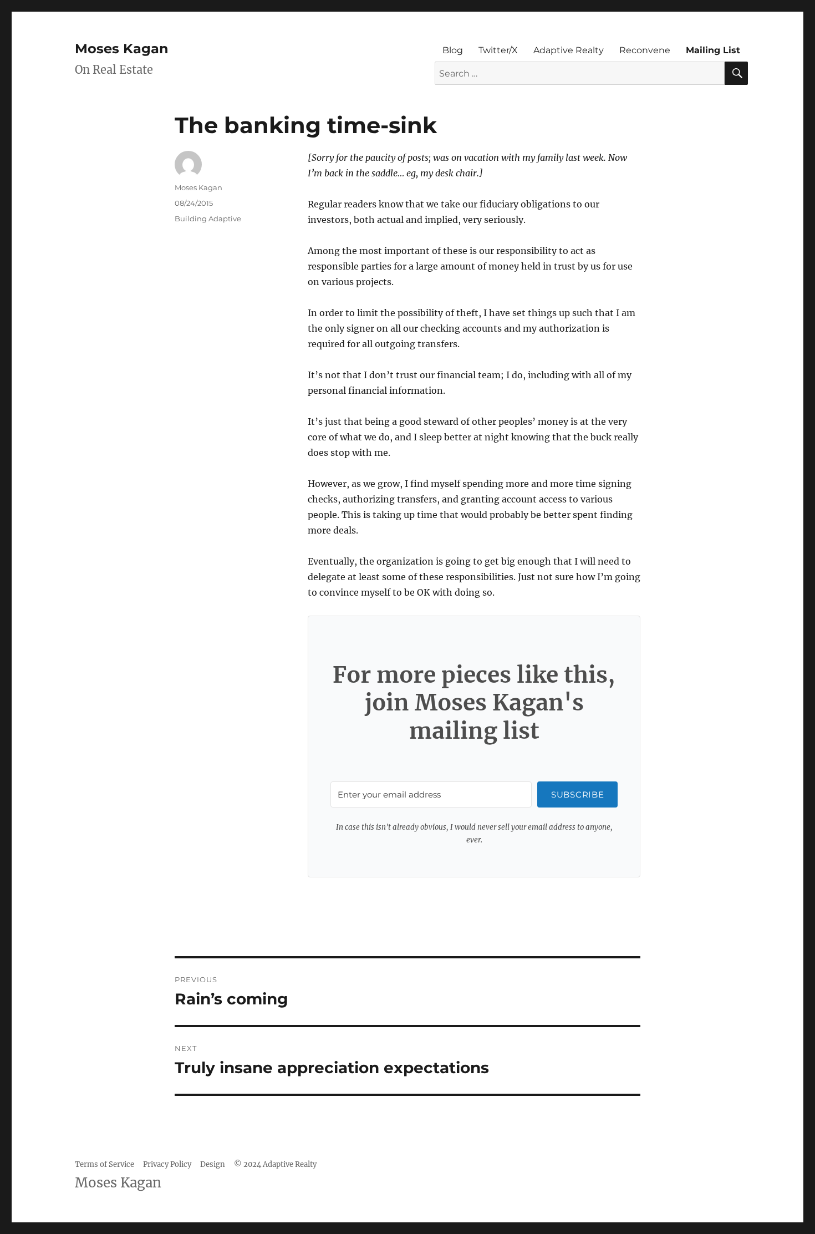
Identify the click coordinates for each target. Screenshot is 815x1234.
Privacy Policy (167, 1164)
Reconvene (644, 50)
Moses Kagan (122, 48)
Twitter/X (498, 50)
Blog (452, 50)
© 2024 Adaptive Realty (275, 1164)
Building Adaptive (208, 218)
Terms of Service (104, 1164)
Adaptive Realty (568, 50)
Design (212, 1164)
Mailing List (713, 50)
